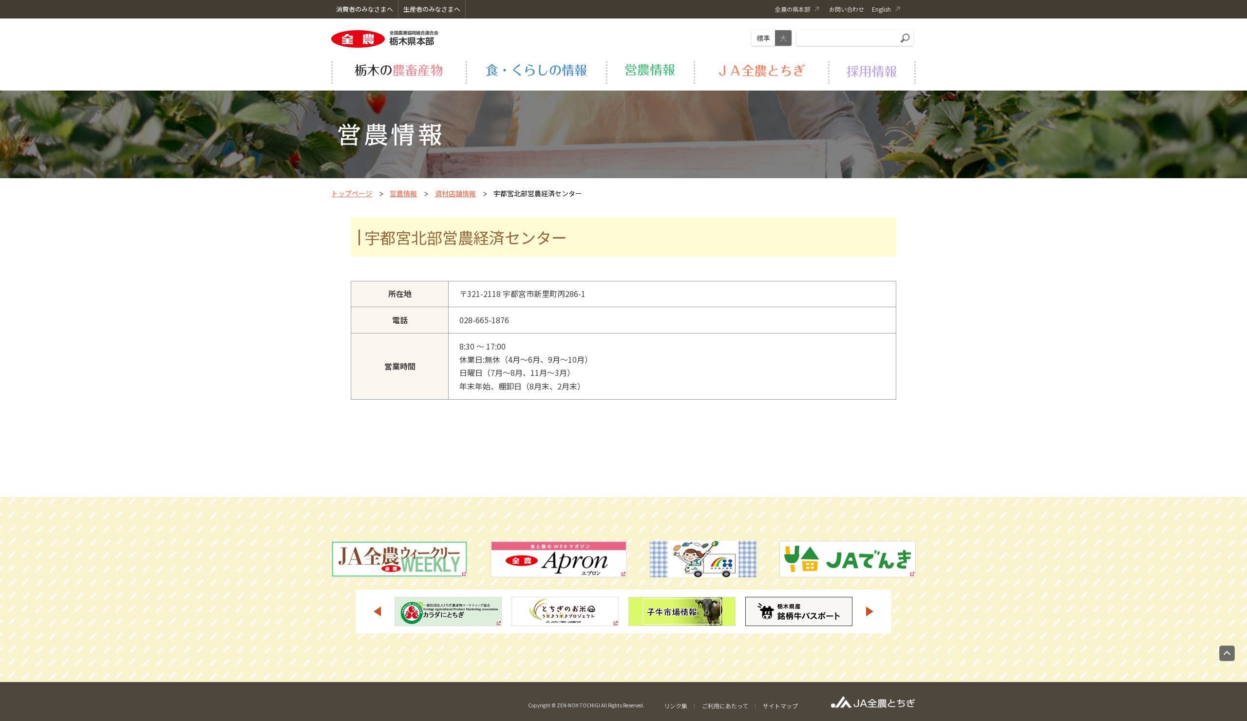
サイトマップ (780, 706)
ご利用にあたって (725, 706)
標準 (763, 38)
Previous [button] (377, 611)
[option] (448, 611)
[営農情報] (650, 71)
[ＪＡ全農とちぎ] (761, 71)
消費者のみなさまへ (364, 9)
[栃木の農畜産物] (398, 71)
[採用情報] (872, 71)
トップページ (351, 193)
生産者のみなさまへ (431, 9)
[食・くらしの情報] (536, 71)
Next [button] (870, 611)
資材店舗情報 (455, 193)
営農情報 (403, 193)
